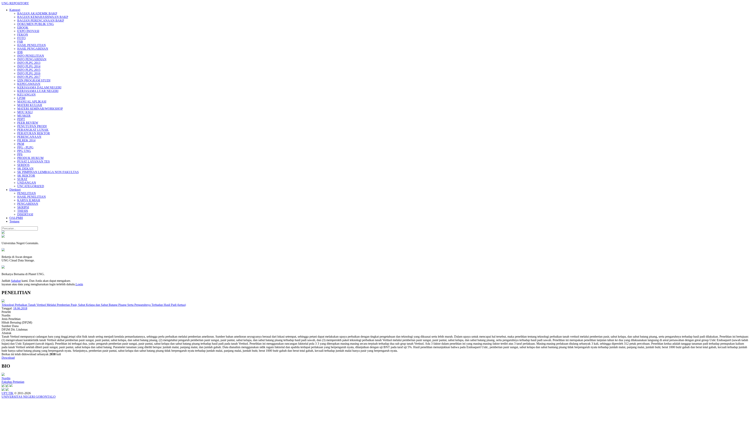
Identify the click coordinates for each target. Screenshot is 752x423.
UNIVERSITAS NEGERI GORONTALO (29, 396)
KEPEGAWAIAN (28, 84)
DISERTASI (25, 214)
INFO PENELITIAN (30, 55)
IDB (20, 52)
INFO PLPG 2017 (28, 77)
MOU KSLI (25, 112)
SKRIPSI (23, 207)
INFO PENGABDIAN (31, 59)
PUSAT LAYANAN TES (33, 161)
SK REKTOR (26, 175)
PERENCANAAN (29, 136)
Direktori (15, 189)
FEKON (22, 34)
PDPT (21, 119)
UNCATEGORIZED (30, 186)
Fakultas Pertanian (13, 381)
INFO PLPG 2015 (28, 69)
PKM (20, 144)
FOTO (21, 38)
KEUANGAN (26, 94)
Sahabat (16, 280)
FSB (20, 41)
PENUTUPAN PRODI (32, 126)
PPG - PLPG (25, 147)
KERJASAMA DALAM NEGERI (39, 87)
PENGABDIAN (27, 203)
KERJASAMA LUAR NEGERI (37, 91)
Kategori (14, 10)
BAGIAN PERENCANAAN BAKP (40, 20)
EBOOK (22, 27)
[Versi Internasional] (3, 232)
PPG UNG (24, 151)
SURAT (22, 179)
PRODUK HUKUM (30, 158)
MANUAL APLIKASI (31, 101)
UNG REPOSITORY (15, 3)
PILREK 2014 (26, 140)
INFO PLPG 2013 (28, 62)
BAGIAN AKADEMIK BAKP (37, 13)
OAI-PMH (16, 218)
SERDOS (23, 165)
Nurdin (6, 378)
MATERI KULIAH (29, 105)
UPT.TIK (8, 393)
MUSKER (24, 115)
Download (8, 357)
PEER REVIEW (27, 122)
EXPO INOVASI (28, 31)
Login (79, 284)
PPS (20, 154)
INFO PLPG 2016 (28, 73)
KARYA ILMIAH (28, 200)
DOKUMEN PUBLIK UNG (35, 24)
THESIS (22, 210)
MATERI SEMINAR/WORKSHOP (40, 108)
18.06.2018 (20, 308)
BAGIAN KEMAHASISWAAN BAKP (42, 17)
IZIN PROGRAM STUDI (33, 80)
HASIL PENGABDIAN (32, 48)
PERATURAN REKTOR (33, 133)
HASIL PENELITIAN (31, 45)
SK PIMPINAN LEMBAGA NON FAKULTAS (48, 172)
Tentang (14, 221)
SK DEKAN (25, 168)
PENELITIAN (26, 193)
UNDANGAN (26, 182)
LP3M (21, 98)
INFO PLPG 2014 (28, 66)
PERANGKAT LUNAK (33, 129)
